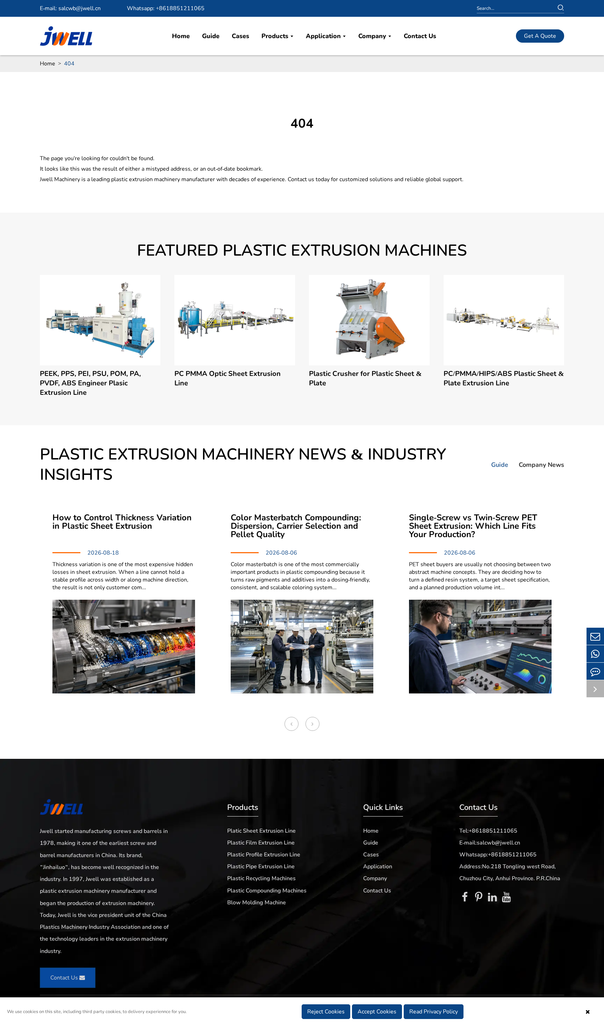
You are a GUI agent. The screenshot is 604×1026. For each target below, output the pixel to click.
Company (373, 36)
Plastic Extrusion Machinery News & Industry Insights (243, 464)
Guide (211, 36)
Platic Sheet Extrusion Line (261, 831)
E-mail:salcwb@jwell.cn (489, 843)
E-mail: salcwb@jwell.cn (70, 8)
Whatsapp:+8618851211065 (498, 854)
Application (324, 36)
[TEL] (595, 653)
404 (69, 63)
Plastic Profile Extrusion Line (263, 854)
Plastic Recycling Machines (261, 878)
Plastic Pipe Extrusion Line (261, 866)
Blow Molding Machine (256, 902)
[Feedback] (595, 671)
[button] (292, 724)
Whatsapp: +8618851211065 (165, 8)
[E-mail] (595, 636)
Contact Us (420, 36)
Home (181, 36)
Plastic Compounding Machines (267, 891)
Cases (240, 36)
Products (275, 36)
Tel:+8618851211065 (488, 831)
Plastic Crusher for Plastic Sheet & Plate (365, 378)
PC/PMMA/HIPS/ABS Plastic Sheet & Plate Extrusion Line (504, 378)
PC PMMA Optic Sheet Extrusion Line (227, 378)
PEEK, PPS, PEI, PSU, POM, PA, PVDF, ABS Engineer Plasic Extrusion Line (90, 383)
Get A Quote (540, 36)
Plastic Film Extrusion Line (261, 843)
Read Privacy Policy (433, 1012)
